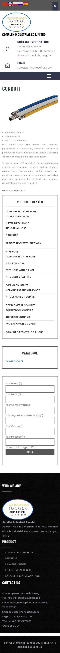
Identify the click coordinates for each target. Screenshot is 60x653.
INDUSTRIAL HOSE (16, 228)
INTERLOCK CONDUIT (18, 317)
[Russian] (20, 4)
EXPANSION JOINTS (17, 285)
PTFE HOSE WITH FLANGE (20, 270)
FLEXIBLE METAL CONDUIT (20, 305)
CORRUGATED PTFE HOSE (20, 256)
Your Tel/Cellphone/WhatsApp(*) (24, 415)
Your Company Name (18, 404)
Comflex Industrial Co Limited (24, 34)
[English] (10, 4)
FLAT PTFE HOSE (15, 263)
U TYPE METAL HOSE (17, 223)
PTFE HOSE (12, 251)
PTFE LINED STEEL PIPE (18, 277)
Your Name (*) (14, 383)
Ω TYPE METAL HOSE (17, 216)
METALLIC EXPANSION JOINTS (23, 290)
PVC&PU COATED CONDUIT (22, 323)
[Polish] (15, 4)
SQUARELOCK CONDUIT (19, 310)
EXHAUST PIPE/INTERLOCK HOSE (24, 332)
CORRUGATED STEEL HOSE (21, 211)
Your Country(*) (14, 426)
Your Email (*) (13, 394)
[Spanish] (25, 4)
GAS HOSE (12, 235)
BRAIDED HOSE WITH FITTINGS (23, 243)
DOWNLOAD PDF (14, 361)
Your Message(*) (15, 436)
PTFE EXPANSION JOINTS (20, 297)
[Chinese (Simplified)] (5, 4)
